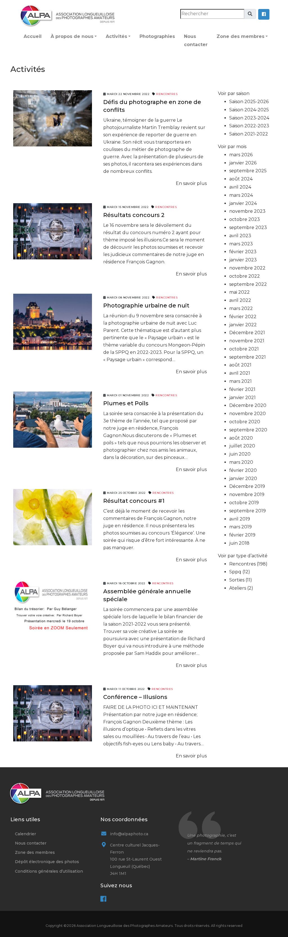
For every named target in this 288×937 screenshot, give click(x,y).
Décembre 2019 (247, 486)
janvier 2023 (243, 259)
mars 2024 (241, 195)
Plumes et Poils (125, 403)
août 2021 (240, 365)
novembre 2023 (247, 211)
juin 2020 (240, 454)
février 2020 (243, 470)
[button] (263, 14)
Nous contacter (196, 40)
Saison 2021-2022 (248, 134)
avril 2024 (240, 187)
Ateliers (237, 588)
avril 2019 (239, 519)
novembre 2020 (247, 413)
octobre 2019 (244, 502)
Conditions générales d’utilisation (49, 871)
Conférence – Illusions (135, 697)
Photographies (157, 36)
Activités (116, 36)
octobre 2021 (244, 349)
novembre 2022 (247, 268)
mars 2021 (240, 381)
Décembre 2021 (247, 332)
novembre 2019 (246, 494)
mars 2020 (241, 462)
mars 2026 (241, 154)
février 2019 (242, 535)
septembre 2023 (248, 227)
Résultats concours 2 (134, 215)
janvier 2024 (243, 203)
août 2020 (241, 438)
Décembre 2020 (247, 405)
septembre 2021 (247, 357)
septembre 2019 (247, 510)
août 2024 (241, 179)
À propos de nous (72, 36)
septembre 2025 (248, 170)
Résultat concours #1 (134, 500)
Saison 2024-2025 (249, 109)
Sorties (236, 580)
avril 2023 (240, 235)
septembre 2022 (248, 284)
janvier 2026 (242, 163)
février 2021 (242, 389)
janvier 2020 (243, 478)
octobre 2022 (244, 276)
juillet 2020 (242, 446)
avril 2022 (240, 300)
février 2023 (242, 251)
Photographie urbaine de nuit (146, 305)
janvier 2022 (243, 324)
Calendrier (25, 833)
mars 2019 (240, 526)
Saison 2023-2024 (249, 118)
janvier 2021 (242, 397)
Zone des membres (240, 36)
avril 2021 (239, 373)
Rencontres (166, 94)
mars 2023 (241, 243)
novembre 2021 (246, 340)
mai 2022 (239, 292)
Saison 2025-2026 (249, 101)
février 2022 (242, 316)
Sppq (235, 571)
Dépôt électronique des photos (47, 861)
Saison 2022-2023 (249, 125)
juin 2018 (239, 543)
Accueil (33, 36)
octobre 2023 (244, 219)
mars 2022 (241, 308)
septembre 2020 (248, 430)
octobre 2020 (244, 421)
